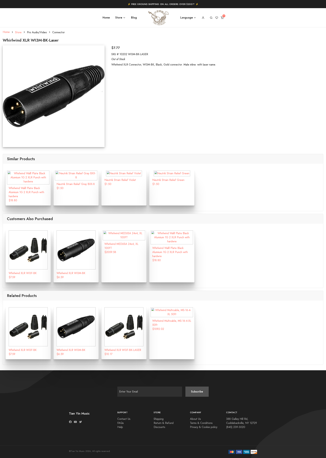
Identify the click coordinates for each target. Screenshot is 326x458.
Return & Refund (164, 423)
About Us (195, 419)
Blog (134, 18)
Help (120, 427)
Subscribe (197, 392)
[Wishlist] (217, 17)
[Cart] (222, 17)
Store (118, 18)
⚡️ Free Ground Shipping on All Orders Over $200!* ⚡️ (163, 4)
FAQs (120, 423)
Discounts (159, 427)
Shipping (159, 419)
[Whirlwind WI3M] (54, 96)
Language (186, 18)
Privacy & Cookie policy (203, 427)
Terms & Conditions (201, 423)
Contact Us (123, 419)
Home (106, 18)
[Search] (211, 17)
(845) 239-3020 (235, 427)
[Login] (203, 17)
